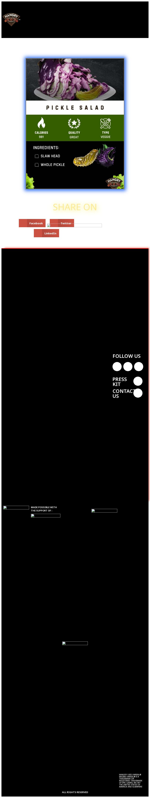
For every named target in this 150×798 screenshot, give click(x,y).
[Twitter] (117, 366)
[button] (60, 19)
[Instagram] (127, 366)
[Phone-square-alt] (137, 393)
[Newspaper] (137, 381)
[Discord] (138, 366)
